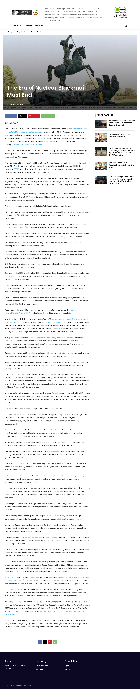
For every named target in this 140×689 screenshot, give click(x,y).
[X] (45, 642)
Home (5, 32)
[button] (125, 26)
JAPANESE (25, 144)
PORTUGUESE (36, 144)
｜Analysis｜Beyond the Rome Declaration (119, 135)
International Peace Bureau (55, 322)
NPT (73, 491)
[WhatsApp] (55, 642)
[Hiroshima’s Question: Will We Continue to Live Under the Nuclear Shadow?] (101, 124)
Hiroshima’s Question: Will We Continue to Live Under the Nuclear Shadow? (121, 122)
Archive (67, 669)
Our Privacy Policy (41, 666)
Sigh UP (68, 666)
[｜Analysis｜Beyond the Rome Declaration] (101, 137)
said (21, 457)
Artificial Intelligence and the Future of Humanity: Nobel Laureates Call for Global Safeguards (121, 180)
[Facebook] (40, 642)
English (19, 32)
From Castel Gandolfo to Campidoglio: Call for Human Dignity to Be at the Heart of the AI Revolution (121, 151)
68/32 (16, 169)
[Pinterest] (50, 642)
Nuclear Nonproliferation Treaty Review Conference (51, 337)
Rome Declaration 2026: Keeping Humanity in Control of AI (121, 165)
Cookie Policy (40, 669)
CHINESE (15, 144)
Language (12, 32)
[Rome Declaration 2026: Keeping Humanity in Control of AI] (101, 166)
